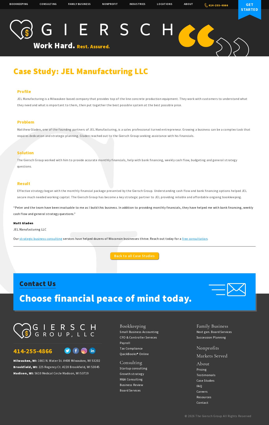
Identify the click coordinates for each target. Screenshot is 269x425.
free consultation (195, 239)
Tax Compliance (131, 348)
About (188, 4)
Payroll (125, 343)
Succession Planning (211, 337)
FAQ (199, 386)
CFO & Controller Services (138, 337)
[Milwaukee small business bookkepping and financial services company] (91, 39)
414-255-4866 (218, 5)
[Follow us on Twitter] (67, 351)
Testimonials (206, 375)
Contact (202, 403)
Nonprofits (208, 348)
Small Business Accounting (139, 332)
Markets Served (212, 356)
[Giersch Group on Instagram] (84, 351)
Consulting (48, 4)
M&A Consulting (131, 379)
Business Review (131, 385)
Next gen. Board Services (214, 332)
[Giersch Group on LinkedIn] (92, 351)
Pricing (202, 369)
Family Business (79, 4)
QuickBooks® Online (134, 354)
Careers (202, 391)
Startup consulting (133, 368)
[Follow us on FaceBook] (76, 351)
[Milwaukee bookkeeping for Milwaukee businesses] (57, 333)
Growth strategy (132, 374)
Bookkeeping (18, 4)
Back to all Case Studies (134, 256)
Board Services (130, 390)
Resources (204, 397)
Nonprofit (110, 4)
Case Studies (206, 380)
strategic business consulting (40, 239)
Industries (138, 4)
